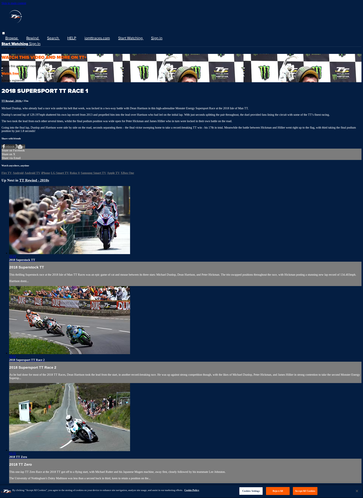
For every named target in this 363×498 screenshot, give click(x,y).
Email (21, 146)
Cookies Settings (251, 490)
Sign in (156, 38)
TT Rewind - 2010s (12, 100)
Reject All (278, 490)
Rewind (33, 38)
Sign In (34, 44)
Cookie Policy (191, 490)
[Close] (357, 491)
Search (53, 38)
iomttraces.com (97, 38)
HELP (71, 38)
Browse (12, 38)
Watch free (10, 73)
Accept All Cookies (305, 490)
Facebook (8, 146)
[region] (181, 491)
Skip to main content (14, 3)
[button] (3, 33)
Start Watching (130, 38)
